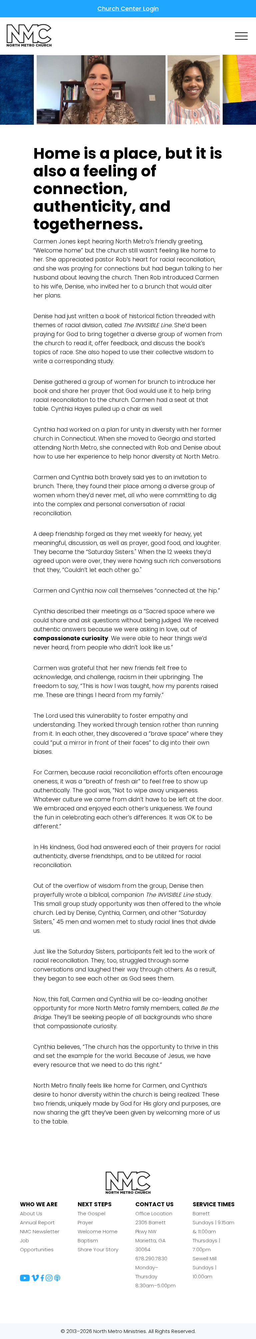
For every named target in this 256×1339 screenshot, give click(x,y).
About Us (31, 1213)
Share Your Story (98, 1249)
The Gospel (91, 1213)
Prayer (85, 1222)
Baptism (88, 1240)
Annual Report (37, 1222)
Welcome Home (98, 1231)
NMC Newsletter (39, 1231)
